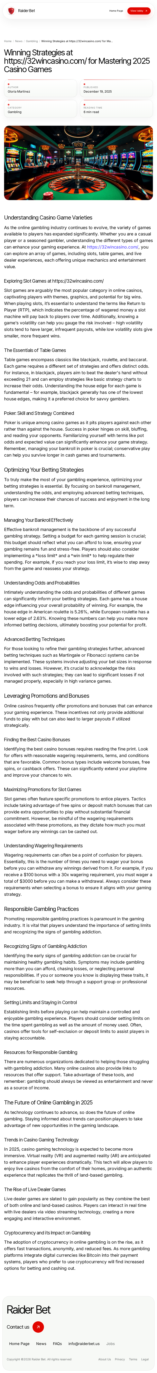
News (18, 41)
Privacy (120, 1359)
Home (8, 41)
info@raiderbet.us (84, 1344)
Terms (133, 1359)
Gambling (32, 41)
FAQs (57, 1344)
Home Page (19, 1344)
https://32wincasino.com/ (112, 247)
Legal (145, 1359)
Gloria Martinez (19, 91)
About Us (104, 1359)
